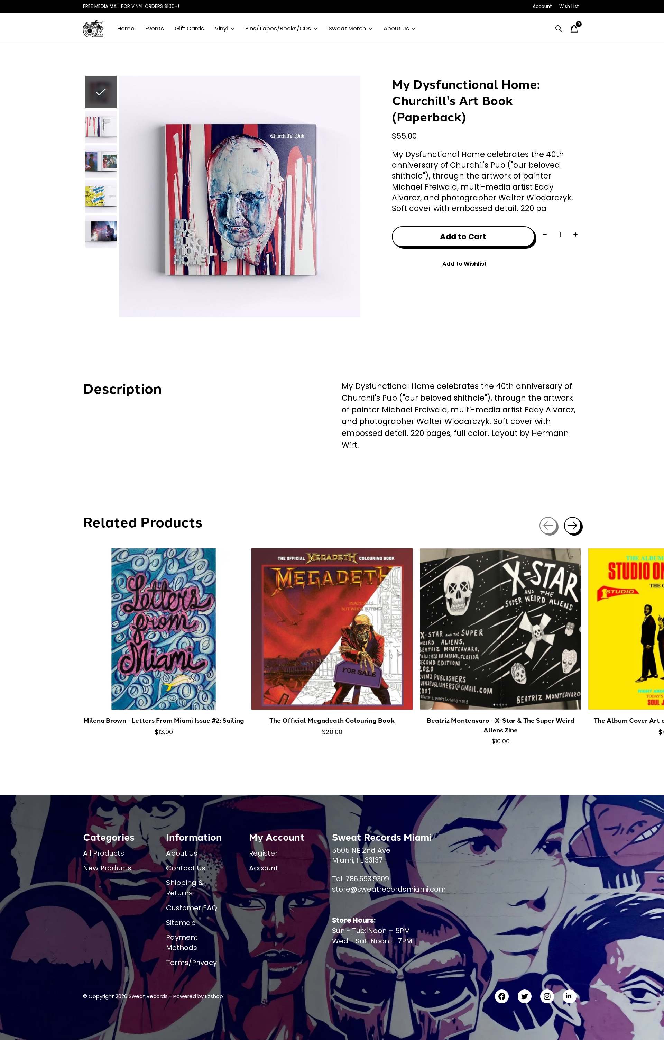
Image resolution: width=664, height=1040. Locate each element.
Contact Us (185, 868)
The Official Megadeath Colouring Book (332, 720)
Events (154, 29)
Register (263, 853)
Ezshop (214, 996)
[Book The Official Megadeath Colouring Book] (332, 629)
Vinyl (221, 29)
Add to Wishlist (464, 264)
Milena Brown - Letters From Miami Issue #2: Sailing (163, 720)
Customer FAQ (191, 908)
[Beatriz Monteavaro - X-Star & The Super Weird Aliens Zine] (500, 629)
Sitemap (181, 923)
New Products (107, 868)
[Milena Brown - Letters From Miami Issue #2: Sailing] (163, 629)
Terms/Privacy (191, 962)
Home (126, 29)
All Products (103, 853)
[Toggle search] (559, 29)
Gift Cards (189, 29)
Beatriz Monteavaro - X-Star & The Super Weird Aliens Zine (500, 725)
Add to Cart (463, 236)
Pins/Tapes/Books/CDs (278, 29)
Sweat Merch (347, 29)
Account (263, 868)
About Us (396, 29)
